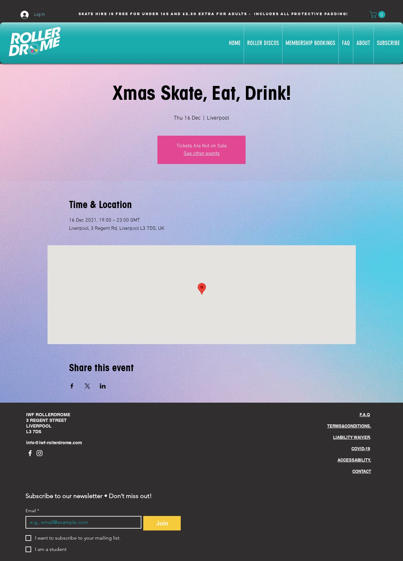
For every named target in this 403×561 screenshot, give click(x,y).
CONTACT (361, 471)
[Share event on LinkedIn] (103, 385)
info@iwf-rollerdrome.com (54, 442)
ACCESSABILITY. (354, 459)
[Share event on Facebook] (72, 385)
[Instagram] (39, 453)
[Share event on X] (87, 385)
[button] (378, 14)
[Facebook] (30, 453)
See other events (202, 153)
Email (32, 510)
